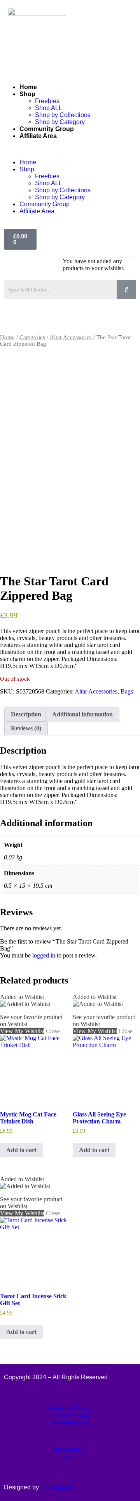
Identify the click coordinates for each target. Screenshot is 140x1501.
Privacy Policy (70, 1415)
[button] (70, 149)
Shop (27, 94)
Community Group (46, 129)
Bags (127, 691)
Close (53, 558)
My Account (70, 1449)
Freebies (47, 101)
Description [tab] (26, 714)
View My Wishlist (22, 558)
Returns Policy (70, 1408)
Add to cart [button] (21, 1150)
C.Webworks (58, 1487)
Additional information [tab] (82, 714)
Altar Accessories (71, 337)
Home (28, 87)
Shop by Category (60, 122)
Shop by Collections (63, 115)
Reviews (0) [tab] (26, 728)
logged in (43, 955)
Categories (32, 337)
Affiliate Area (38, 136)
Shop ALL (48, 108)
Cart (70, 1456)
